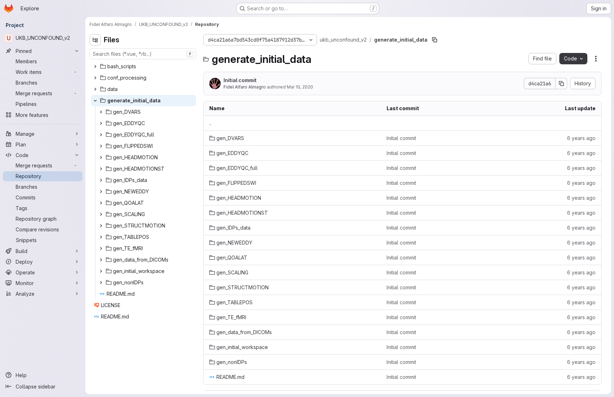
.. (210, 123)
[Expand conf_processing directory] (95, 78)
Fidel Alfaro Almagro (244, 87)
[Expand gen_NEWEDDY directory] (101, 191)
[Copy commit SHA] (561, 83)
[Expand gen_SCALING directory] (101, 214)
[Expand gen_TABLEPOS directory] (101, 237)
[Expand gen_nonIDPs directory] (101, 282)
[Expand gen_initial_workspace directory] (101, 271)
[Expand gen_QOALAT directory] (101, 203)
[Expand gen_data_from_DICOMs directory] (101, 260)
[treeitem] (143, 66)
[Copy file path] (434, 39)
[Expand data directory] (95, 89)
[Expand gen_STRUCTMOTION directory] (101, 225)
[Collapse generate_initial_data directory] (95, 100)
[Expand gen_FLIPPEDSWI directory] (101, 146)
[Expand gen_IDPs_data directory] (101, 180)
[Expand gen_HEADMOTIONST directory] (101, 169)
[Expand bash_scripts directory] (95, 66)
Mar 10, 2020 (300, 87)
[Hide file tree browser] (95, 39)
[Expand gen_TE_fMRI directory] (101, 248)
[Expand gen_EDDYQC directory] (101, 123)
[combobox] (143, 53)
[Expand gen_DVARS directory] (101, 112)
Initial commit (240, 80)
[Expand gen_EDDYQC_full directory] (101, 134)
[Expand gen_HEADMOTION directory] (101, 157)
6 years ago (581, 138)
